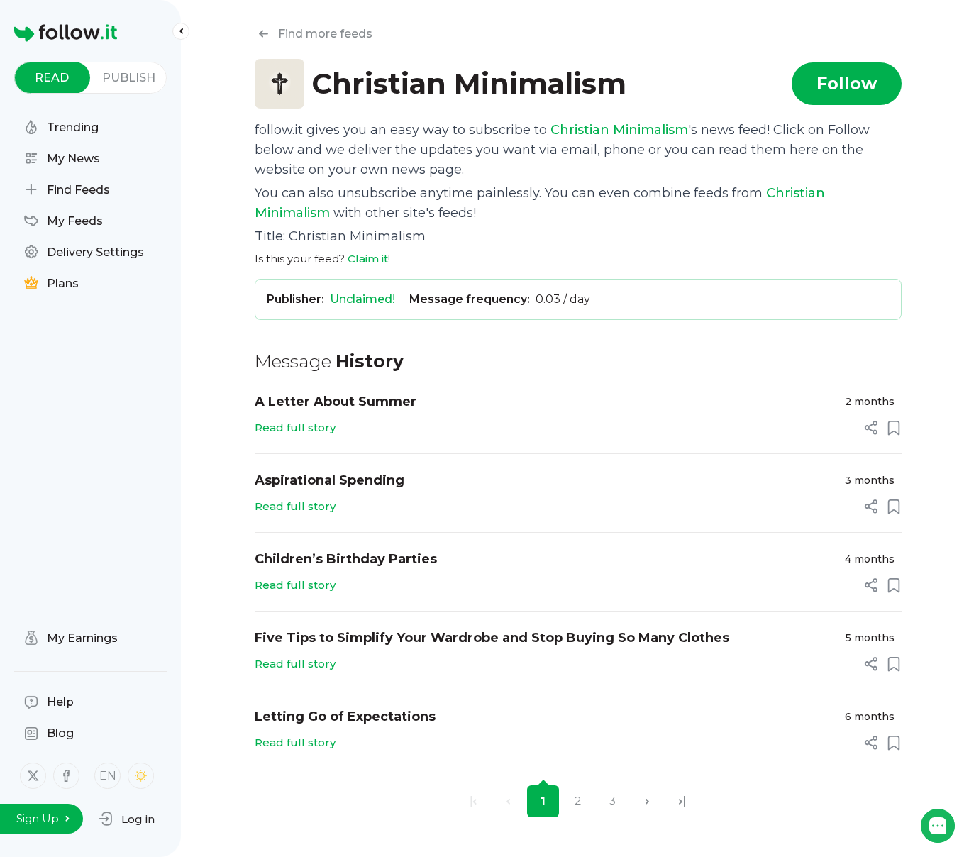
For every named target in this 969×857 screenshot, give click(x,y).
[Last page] (682, 801)
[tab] (52, 78)
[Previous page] (508, 801)
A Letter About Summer (335, 401)
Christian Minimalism (619, 130)
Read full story (295, 427)
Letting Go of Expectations (345, 716)
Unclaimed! (362, 299)
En (107, 776)
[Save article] (894, 428)
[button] (127, 818)
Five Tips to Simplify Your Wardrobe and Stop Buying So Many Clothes (492, 638)
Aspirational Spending (329, 480)
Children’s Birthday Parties (346, 559)
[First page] (473, 801)
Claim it (368, 258)
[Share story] (871, 428)
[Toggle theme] (140, 775)
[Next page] (647, 801)
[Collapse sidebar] (180, 31)
